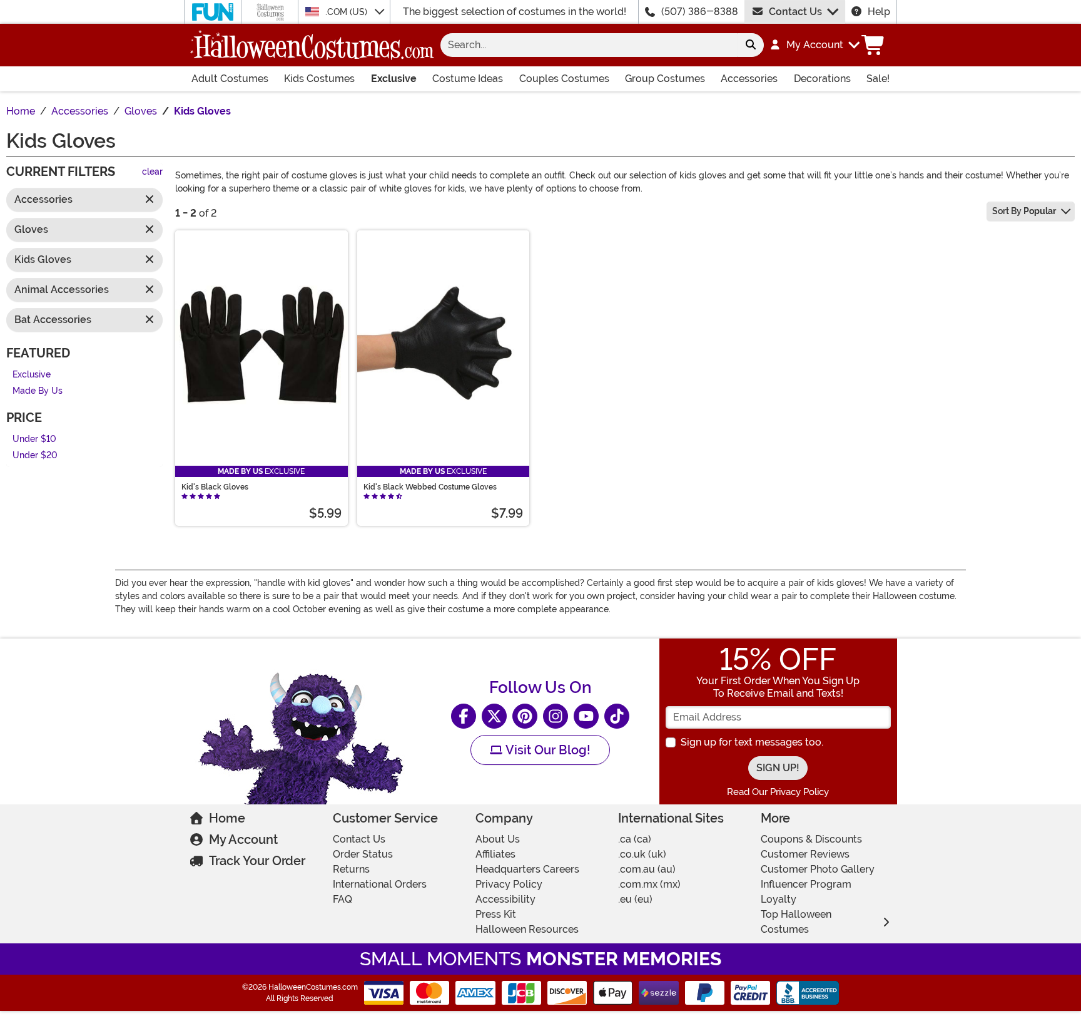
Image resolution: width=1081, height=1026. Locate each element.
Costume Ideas (467, 79)
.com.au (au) (647, 869)
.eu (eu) (635, 899)
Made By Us (38, 391)
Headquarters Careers (527, 869)
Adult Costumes (229, 79)
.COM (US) (347, 12)
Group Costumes (665, 79)
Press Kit (495, 914)
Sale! (878, 79)
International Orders (380, 884)
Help (879, 12)
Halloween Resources (527, 929)
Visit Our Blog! (546, 749)
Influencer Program (806, 884)
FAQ (342, 899)
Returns (351, 869)
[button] (814, 45)
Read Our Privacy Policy (778, 792)
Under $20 (35, 456)
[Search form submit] (751, 45)
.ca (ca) (634, 839)
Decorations (822, 79)
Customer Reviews (805, 854)
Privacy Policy (508, 884)
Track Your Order (257, 860)
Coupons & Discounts (811, 839)
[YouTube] (586, 716)
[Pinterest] (524, 716)
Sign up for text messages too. (752, 742)
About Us (497, 839)
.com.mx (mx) (649, 884)
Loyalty (778, 899)
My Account (243, 839)
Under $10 (34, 439)
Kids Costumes (319, 79)
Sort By (1024, 211)
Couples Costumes (564, 79)
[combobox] (589, 45)
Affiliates (495, 854)
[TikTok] (616, 716)
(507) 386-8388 (699, 12)
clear (152, 172)
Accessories (749, 79)
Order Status (363, 854)
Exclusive (394, 79)
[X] (494, 716)
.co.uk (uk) (642, 854)
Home (227, 818)
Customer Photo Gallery (818, 869)
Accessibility (505, 899)
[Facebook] (463, 716)
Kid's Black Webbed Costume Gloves (430, 487)
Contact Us (795, 12)
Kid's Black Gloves (214, 487)
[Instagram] (555, 716)
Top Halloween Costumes (796, 921)
